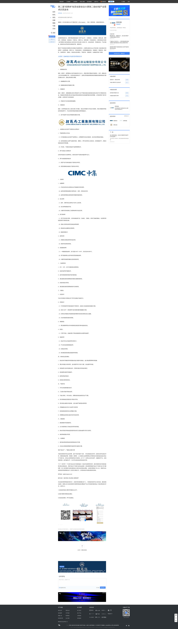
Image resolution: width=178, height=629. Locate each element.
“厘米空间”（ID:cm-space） (79, 22)
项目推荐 (60, 613)
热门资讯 (79, 610)
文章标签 (79, 615)
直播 (53, 20)
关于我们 (68, 613)
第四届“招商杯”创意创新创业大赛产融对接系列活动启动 (119, 47)
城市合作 (60, 610)
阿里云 (70, 625)
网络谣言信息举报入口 (63, 621)
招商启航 (60, 13)
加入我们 (68, 618)
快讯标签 (79, 618)
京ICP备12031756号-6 (90, 627)
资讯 (53, 17)
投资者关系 (60, 618)
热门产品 (79, 613)
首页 (53, 12)
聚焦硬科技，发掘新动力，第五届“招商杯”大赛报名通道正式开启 (119, 36)
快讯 (53, 14)
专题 (53, 26)
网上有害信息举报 (115, 625)
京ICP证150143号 (99, 627)
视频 (53, 23)
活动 (53, 28)
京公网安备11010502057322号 (109, 627)
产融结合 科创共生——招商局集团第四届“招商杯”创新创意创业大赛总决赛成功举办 (119, 42)
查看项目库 (126, 116)
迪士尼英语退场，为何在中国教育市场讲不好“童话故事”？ (119, 135)
